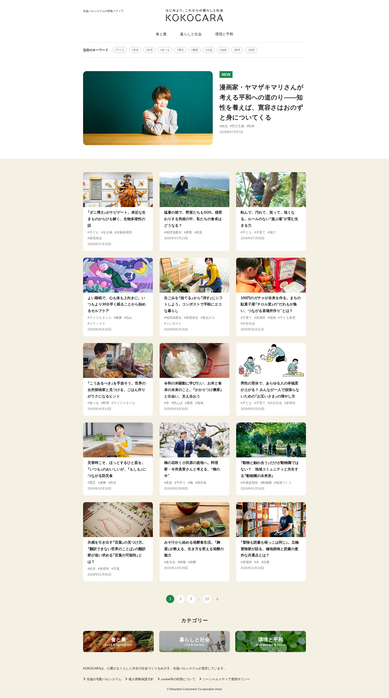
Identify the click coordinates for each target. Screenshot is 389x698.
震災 (181, 50)
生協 (209, 50)
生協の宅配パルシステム (104, 679)
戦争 (238, 50)
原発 (252, 50)
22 (207, 599)
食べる (166, 50)
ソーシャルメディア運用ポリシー (226, 679)
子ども (120, 50)
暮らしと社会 (191, 34)
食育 (150, 50)
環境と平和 (224, 34)
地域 (223, 50)
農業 (195, 50)
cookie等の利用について (178, 679)
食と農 (161, 34)
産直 (136, 50)
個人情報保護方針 (141, 679)
